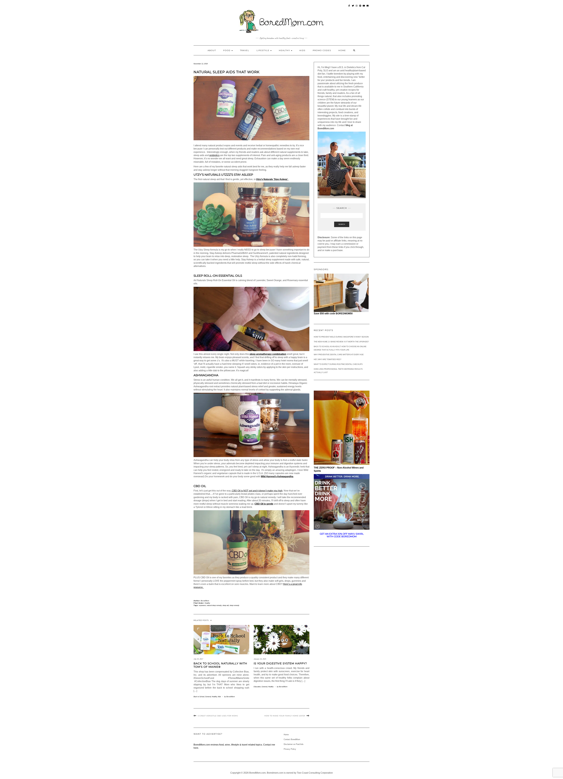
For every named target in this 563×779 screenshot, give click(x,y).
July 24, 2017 (198, 659)
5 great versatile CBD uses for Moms (218, 716)
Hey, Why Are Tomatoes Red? (327, 359)
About (212, 50)
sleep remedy (234, 605)
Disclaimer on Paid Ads (293, 744)
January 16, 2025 (260, 659)
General (208, 696)
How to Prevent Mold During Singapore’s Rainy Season (341, 337)
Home (342, 50)
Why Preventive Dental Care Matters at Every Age (339, 355)
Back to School (199, 696)
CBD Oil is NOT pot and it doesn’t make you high (257, 490)
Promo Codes (322, 50)
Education (257, 686)
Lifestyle (263, 50)
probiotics (214, 155)
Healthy (285, 50)
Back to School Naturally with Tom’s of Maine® (220, 665)
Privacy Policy (290, 749)
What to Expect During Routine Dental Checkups (338, 364)
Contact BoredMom (292, 739)
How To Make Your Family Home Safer (284, 716)
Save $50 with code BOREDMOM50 (333, 313)
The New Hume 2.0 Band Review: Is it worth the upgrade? (341, 342)
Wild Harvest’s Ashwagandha (277, 476)
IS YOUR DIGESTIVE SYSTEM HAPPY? (280, 663)
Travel (244, 50)
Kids (302, 50)
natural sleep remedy (214, 605)
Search (341, 224)
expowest (202, 605)
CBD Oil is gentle (264, 504)
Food (227, 50)
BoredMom (205, 601)
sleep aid (225, 605)
